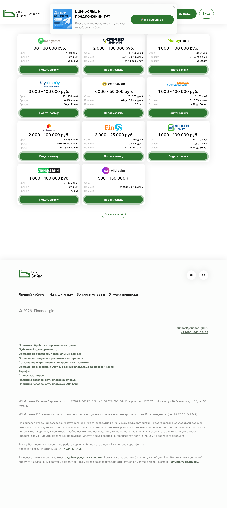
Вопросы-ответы (91, 294)
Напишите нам (61, 294)
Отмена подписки (123, 294)
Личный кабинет (32, 294)
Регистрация (183, 13)
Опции (33, 13)
